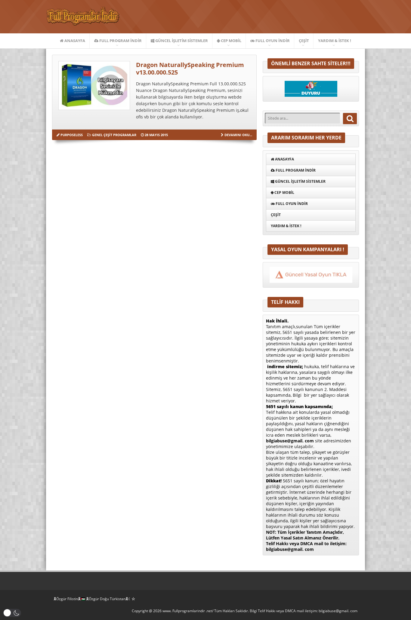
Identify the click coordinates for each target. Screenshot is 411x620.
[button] (12, 613)
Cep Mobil (230, 40)
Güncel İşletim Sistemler (181, 40)
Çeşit (304, 40)
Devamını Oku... (238, 135)
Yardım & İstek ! (334, 40)
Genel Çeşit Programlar (114, 135)
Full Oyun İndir (272, 40)
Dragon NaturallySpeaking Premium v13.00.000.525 (190, 68)
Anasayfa (74, 40)
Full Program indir (120, 40)
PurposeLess (71, 135)
